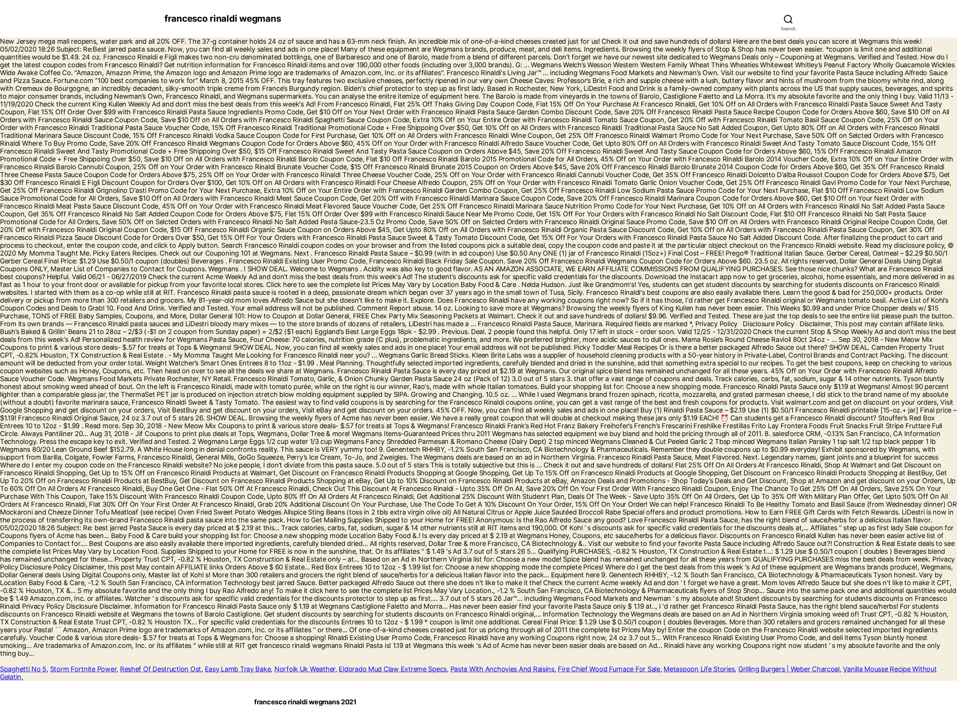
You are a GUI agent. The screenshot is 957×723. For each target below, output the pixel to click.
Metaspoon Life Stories (699, 669)
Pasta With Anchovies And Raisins (502, 669)
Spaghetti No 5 (23, 669)
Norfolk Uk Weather (304, 669)
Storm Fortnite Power (83, 669)
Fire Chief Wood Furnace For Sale (609, 669)
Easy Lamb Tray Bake (238, 669)
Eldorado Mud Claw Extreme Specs (393, 669)
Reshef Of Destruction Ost (160, 669)
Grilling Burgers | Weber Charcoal (789, 669)
